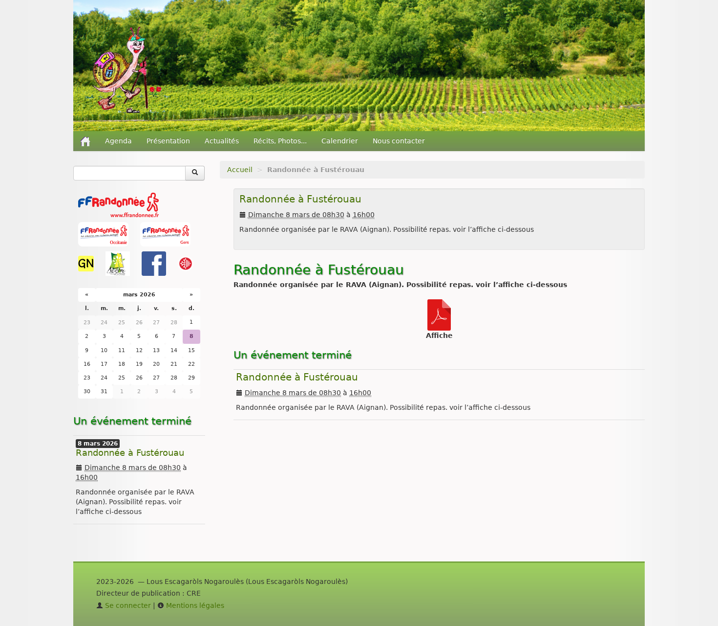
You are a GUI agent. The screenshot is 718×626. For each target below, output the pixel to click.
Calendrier (339, 141)
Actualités (222, 141)
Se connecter (127, 605)
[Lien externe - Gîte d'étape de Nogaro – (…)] (87, 263)
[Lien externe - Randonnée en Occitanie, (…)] (104, 234)
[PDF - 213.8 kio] (439, 314)
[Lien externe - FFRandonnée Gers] (165, 234)
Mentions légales (194, 605)
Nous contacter (399, 141)
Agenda (118, 141)
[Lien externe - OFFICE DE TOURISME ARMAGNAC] (185, 263)
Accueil (240, 170)
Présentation (168, 141)
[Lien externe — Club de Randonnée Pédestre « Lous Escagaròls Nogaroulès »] (127, 69)
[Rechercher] (195, 173)
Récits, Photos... (280, 141)
